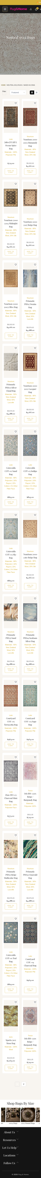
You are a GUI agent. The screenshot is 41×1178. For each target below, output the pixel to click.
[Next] (39, 1116)
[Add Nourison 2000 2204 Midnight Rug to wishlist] (15, 183)
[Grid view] (32, 92)
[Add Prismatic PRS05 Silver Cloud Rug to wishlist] (15, 348)
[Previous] (2, 1116)
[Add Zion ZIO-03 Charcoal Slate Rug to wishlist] (15, 757)
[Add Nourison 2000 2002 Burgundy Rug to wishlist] (35, 103)
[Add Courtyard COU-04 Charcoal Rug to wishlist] (35, 918)
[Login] (30, 9)
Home (3, 85)
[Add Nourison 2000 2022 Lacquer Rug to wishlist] (35, 348)
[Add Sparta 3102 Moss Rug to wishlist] (15, 1002)
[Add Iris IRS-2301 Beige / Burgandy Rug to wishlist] (35, 1002)
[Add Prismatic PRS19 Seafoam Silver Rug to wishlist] (35, 598)
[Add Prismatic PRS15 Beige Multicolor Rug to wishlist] (15, 835)
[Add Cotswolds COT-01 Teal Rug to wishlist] (15, 918)
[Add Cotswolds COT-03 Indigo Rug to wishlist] (35, 431)
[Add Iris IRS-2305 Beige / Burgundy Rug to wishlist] (35, 757)
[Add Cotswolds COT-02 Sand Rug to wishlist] (15, 431)
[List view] (36, 92)
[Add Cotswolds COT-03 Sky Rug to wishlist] (15, 515)
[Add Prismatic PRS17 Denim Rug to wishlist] (35, 264)
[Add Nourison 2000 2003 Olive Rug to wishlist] (15, 264)
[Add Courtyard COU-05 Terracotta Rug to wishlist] (15, 682)
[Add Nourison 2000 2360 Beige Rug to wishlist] (35, 515)
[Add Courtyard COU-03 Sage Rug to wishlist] (35, 682)
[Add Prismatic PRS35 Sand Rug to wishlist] (15, 598)
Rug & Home (23, 1174)
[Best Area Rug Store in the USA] (18, 9)
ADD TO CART (11, 171)
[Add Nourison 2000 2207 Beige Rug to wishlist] (35, 183)
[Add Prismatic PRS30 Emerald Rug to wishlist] (35, 835)
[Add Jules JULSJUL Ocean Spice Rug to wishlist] (15, 103)
